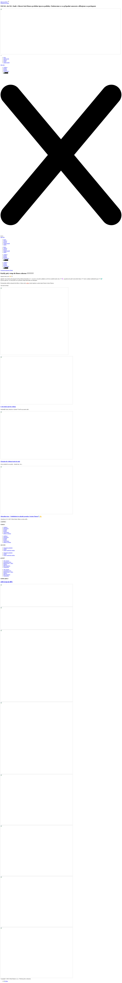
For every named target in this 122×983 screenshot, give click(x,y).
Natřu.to (5, 564)
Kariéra (5, 68)
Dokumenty (6, 528)
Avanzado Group (7, 562)
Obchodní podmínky (8, 547)
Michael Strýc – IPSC (8, 563)
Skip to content (4, 1)
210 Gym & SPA (6, 582)
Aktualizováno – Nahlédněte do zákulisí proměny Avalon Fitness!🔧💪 (21, 516)
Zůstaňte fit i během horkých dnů (10, 461)
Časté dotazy (6, 71)
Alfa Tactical (6, 560)
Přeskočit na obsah (5, 3)
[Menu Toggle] (1, 55)
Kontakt (5, 70)
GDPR (4, 549)
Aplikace (5, 67)
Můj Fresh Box (6, 565)
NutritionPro (6, 567)
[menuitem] (5, 72)
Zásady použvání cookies (9, 550)
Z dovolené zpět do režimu (8, 406)
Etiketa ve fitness (7, 533)
